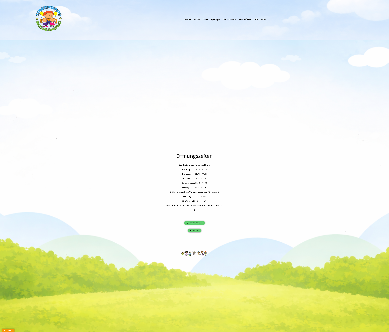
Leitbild (205, 20)
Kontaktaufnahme (245, 20)
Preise (256, 20)
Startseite (187, 20)
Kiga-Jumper (215, 20)
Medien (263, 20)
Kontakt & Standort (229, 20)
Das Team (197, 20)
